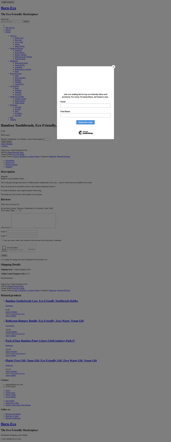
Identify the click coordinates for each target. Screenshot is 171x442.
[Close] (113, 67)
